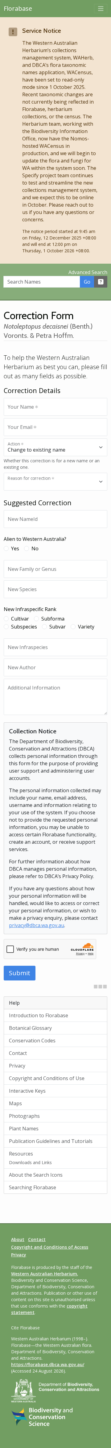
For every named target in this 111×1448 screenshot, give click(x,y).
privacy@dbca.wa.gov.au (36, 925)
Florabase (18, 8)
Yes (15, 548)
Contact (18, 1053)
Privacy (17, 1065)
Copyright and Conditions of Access (49, 1247)
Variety (86, 626)
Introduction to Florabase (38, 1015)
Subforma (52, 618)
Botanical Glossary (30, 1028)
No (35, 548)
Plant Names (24, 1128)
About (17, 1239)
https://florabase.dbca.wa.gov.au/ (47, 1364)
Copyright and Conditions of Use (46, 1078)
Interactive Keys (27, 1090)
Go (87, 281)
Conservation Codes (32, 1040)
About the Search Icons (36, 1174)
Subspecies (24, 626)
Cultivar (20, 618)
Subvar (57, 626)
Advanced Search (87, 272)
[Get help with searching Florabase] (101, 282)
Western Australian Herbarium (44, 1274)
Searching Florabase (32, 1187)
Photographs (24, 1116)
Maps (15, 1103)
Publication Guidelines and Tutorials (50, 1141)
